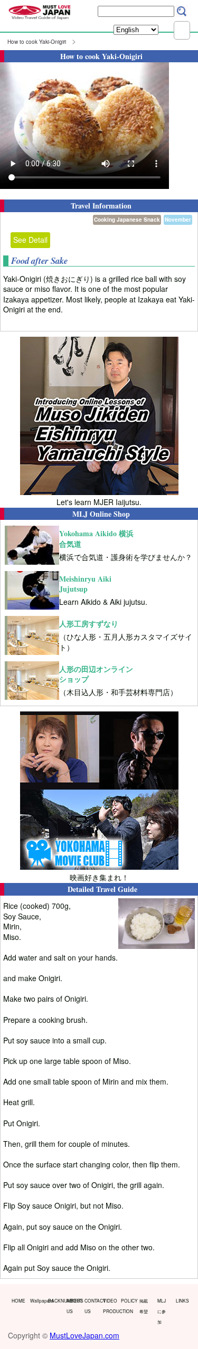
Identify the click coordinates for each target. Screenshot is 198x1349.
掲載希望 (143, 1305)
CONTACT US (91, 1305)
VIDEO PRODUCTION (110, 1305)
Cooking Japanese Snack (127, 219)
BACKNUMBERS (55, 1300)
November (178, 219)
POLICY (128, 1300)
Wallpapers (37, 1300)
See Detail (30, 239)
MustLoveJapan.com (84, 1335)
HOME (18, 1300)
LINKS (182, 1300)
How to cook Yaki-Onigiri (36, 41)
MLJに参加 (161, 1310)
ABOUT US (73, 1305)
